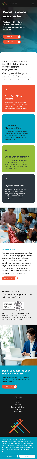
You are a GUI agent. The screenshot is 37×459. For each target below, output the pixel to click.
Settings (9, 456)
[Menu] (33, 3)
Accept (27, 456)
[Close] (34, 439)
